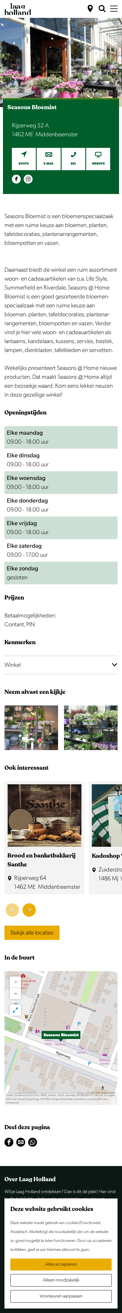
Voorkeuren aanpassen (61, 1296)
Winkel (12, 665)
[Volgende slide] (29, 910)
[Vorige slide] (12, 910)
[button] (61, 1038)
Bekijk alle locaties (32, 932)
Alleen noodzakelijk (61, 1280)
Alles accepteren (61, 1264)
